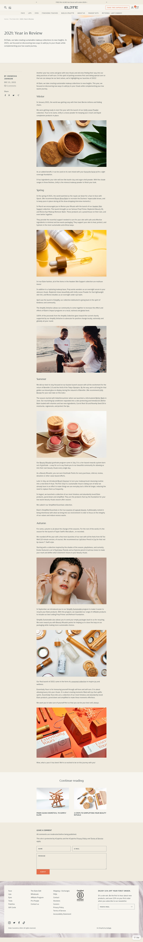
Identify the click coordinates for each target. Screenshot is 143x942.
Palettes (11, 904)
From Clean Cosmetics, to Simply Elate (51, 814)
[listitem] (5, 95)
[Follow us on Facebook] (19, 923)
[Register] (132, 906)
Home (6, 19)
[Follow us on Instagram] (9, 923)
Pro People (35, 901)
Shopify (101, 928)
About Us (81, 13)
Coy (94, 539)
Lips (30, 13)
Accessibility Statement (62, 914)
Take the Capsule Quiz (117, 7)
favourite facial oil (91, 172)
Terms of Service (97, 838)
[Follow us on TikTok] (24, 923)
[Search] (5, 7)
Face (23, 13)
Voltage (108, 928)
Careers (56, 904)
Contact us (35, 904)
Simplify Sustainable (74, 609)
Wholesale (35, 894)
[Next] (106, 2)
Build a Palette (67, 13)
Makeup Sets (93, 13)
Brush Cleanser (63, 481)
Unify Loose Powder (91, 110)
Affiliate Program (37, 897)
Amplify (57, 300)
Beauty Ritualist (46, 462)
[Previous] (36, 2)
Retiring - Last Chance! (112, 13)
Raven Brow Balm (61, 198)
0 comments (11, 85)
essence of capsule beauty (76, 510)
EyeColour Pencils (61, 550)
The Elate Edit (14, 19)
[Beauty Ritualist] (10, 7)
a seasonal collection (78, 681)
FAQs (55, 894)
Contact (56, 897)
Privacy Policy (82, 838)
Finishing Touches (50, 13)
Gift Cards (12, 907)
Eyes (37, 13)
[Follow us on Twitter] (14, 923)
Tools (10, 901)
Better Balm (100, 398)
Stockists (56, 901)
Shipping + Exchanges (61, 891)
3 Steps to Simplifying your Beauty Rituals (90, 814)
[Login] (132, 7)
